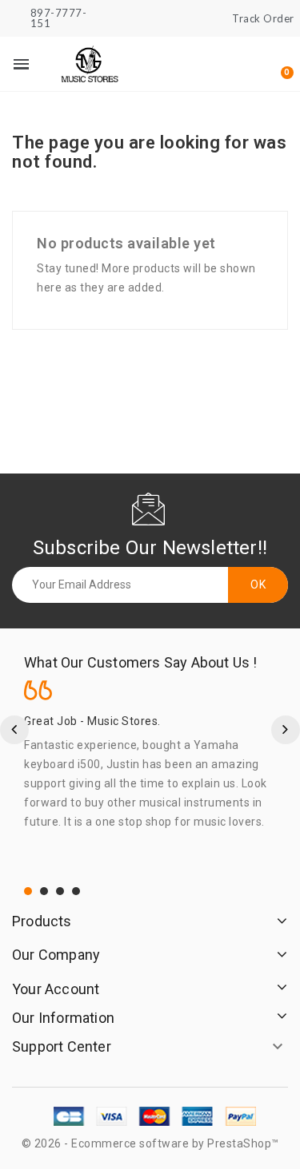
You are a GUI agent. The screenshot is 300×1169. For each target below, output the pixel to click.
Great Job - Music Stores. (92, 721)
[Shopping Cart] (279, 64)
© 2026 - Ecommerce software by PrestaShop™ (150, 1143)
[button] (200, 64)
